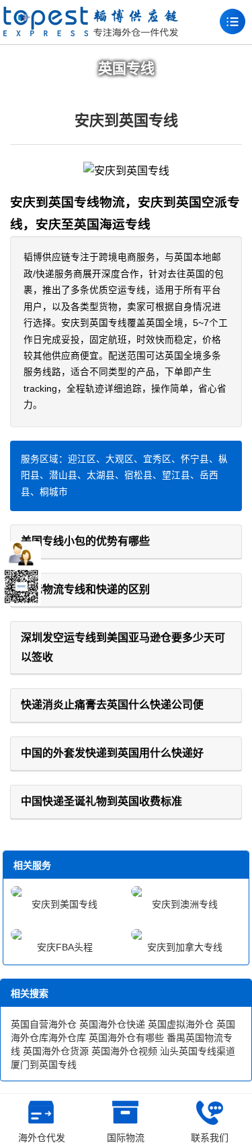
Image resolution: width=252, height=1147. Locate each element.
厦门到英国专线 (44, 1064)
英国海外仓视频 (124, 1051)
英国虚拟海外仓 (181, 1024)
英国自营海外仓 (44, 1024)
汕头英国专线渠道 (197, 1051)
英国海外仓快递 (112, 1024)
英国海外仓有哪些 (126, 1037)
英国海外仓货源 (56, 1051)
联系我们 (209, 1137)
